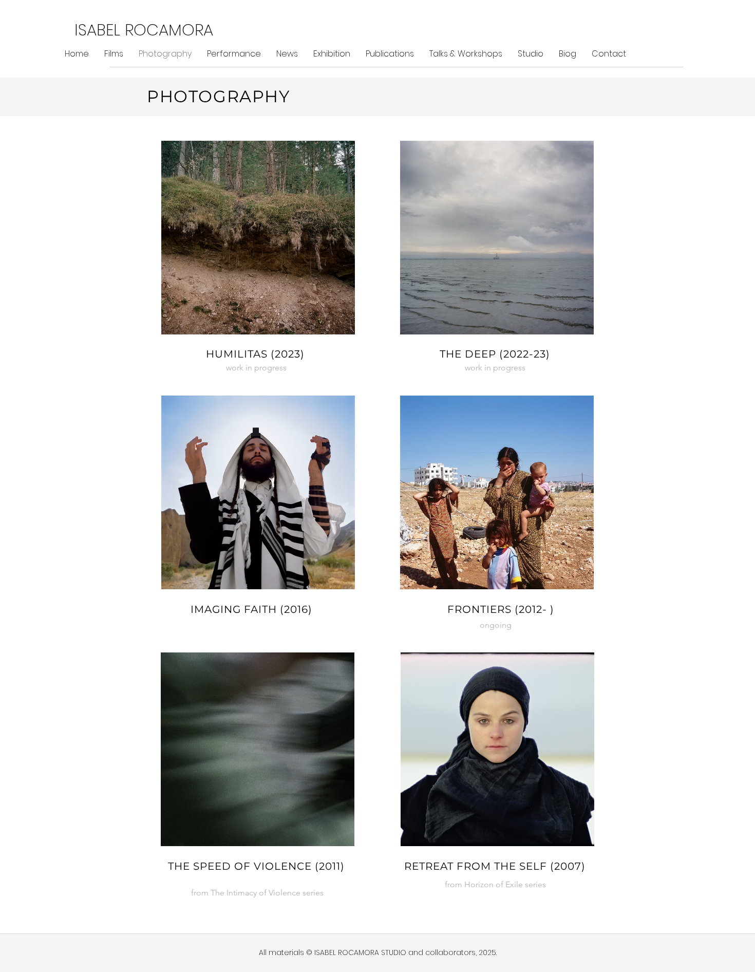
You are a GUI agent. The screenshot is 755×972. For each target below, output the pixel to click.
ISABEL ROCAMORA (143, 29)
